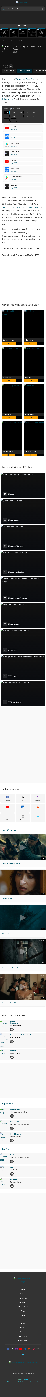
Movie (29, 55)
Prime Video (7, 99)
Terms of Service (23, 1336)
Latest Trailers (9, 830)
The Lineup (7, 414)
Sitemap (23, 1332)
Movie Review (15, 1038)
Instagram (38, 800)
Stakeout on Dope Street (10, 41)
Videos (23, 1311)
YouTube (7, 810)
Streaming (23, 1298)
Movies (23, 1290)
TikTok (8, 820)
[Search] (42, 8)
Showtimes (23, 1302)
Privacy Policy (23, 1340)
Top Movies (8, 1103)
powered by (7, 108)
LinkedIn (22, 810)
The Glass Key (30, 452)
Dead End (28, 377)
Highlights (23, 26)
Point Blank (7, 377)
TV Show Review (15, 1025)
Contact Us (23, 1328)
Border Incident (8, 340)
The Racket (29, 340)
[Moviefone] (23, 3)
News (23, 1315)
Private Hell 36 (8, 452)
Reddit (38, 810)
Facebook (7, 800)
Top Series (7, 1149)
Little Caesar (29, 414)
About (23, 1323)
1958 (15, 52)
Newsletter (23, 820)
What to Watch (23, 1307)
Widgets (38, 820)
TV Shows (23, 1294)
